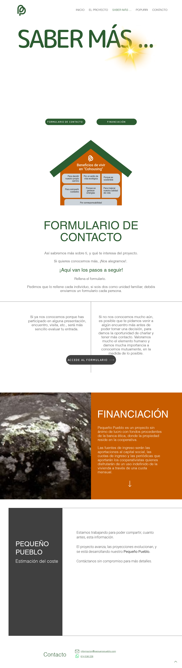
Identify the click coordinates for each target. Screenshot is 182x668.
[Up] (175, 661)
